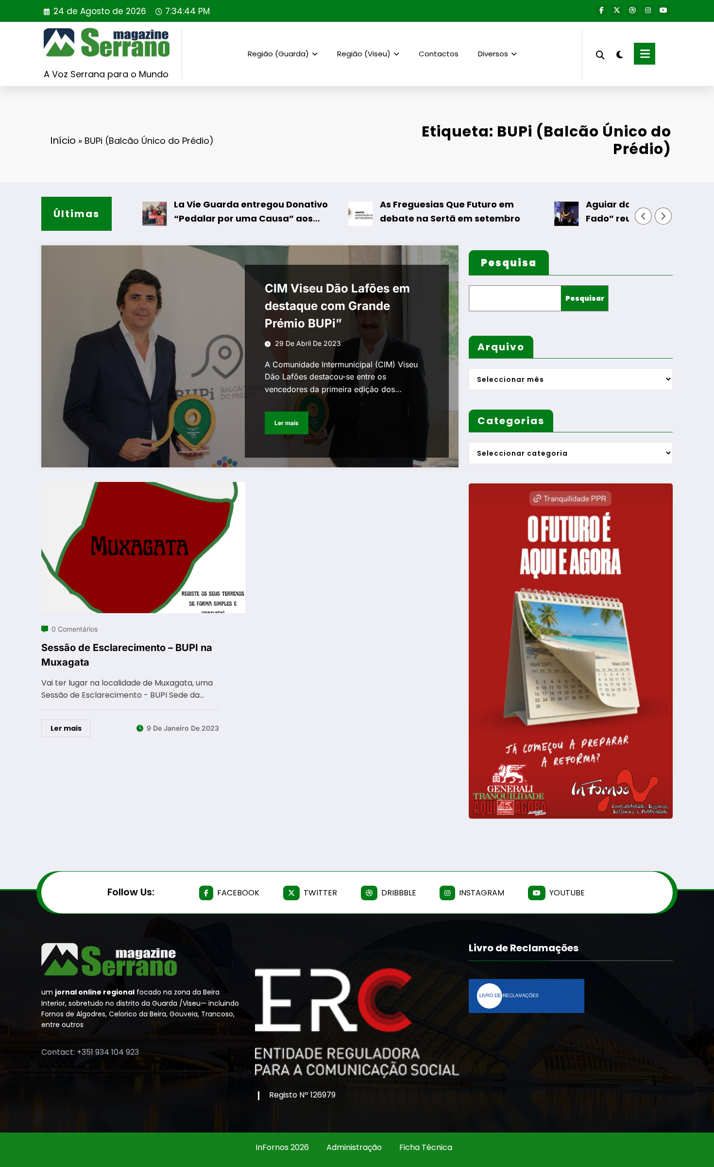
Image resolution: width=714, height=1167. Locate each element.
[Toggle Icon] (644, 54)
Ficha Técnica (425, 1147)
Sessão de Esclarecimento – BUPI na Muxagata (126, 655)
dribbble (398, 892)
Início (63, 140)
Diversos (493, 54)
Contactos (439, 54)
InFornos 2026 (282, 1147)
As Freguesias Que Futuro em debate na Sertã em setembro (423, 211)
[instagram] (648, 11)
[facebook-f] (601, 11)
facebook (238, 892)
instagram (481, 892)
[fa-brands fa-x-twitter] (617, 11)
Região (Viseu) (364, 54)
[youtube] (663, 11)
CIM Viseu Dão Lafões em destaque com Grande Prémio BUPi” (337, 305)
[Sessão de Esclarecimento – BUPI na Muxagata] (143, 488)
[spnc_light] (619, 53)
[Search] (600, 54)
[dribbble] (632, 11)
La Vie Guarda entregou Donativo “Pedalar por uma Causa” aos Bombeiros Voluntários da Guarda (226, 212)
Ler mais (286, 423)
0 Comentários (74, 629)
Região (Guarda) (278, 54)
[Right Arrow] (663, 216)
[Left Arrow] (643, 216)
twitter (320, 892)
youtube (567, 892)
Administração (354, 1147)
